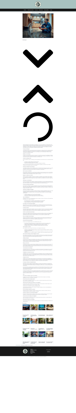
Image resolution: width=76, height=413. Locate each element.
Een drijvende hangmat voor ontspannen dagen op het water (49, 329)
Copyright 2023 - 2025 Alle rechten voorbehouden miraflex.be (38, 356)
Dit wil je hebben (32, 352)
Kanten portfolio (48, 349)
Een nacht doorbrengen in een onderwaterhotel (42, 315)
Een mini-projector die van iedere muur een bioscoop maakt (34, 343)
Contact (31, 353)
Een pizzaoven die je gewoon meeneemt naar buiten (34, 316)
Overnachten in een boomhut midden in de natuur (42, 329)
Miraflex (31, 349)
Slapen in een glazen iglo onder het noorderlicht (42, 342)
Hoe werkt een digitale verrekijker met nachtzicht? (26, 316)
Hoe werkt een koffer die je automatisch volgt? (49, 342)
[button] (38, 58)
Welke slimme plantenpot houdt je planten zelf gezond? (26, 343)
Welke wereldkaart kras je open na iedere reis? (49, 315)
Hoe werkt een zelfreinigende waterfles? (34, 328)
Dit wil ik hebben (18, 345)
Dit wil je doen (32, 351)
